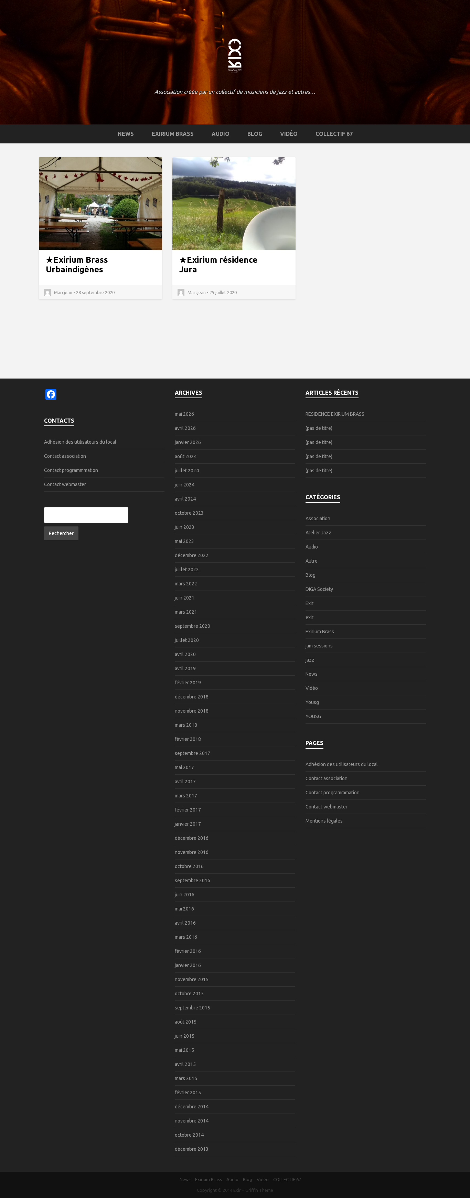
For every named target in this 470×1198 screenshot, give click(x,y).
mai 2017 (184, 767)
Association (318, 518)
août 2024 (185, 456)
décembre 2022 (192, 555)
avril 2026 (185, 428)
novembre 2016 (192, 852)
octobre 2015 (189, 993)
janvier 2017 (188, 824)
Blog (254, 134)
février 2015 (188, 1092)
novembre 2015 (192, 979)
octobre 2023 (189, 513)
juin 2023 (184, 527)
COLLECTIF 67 (334, 134)
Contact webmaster (65, 484)
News (126, 134)
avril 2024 (185, 499)
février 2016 (188, 951)
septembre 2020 (192, 626)
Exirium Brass (173, 134)
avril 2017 (185, 781)
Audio (220, 134)
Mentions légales (324, 821)
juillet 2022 (187, 569)
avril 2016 (185, 923)
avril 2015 (185, 1064)
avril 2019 (185, 668)
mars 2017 (186, 795)
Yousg (312, 702)
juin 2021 (184, 598)
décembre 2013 (192, 1149)
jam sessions (319, 645)
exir (309, 617)
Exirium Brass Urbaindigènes (77, 264)
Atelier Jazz (318, 532)
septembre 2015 (192, 1007)
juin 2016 (184, 894)
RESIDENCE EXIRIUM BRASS (335, 414)
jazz (310, 660)
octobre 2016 (189, 866)
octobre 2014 (189, 1135)
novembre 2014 (192, 1121)
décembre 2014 (192, 1106)
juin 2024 (184, 484)
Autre (312, 561)
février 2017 (188, 810)
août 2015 (185, 1022)
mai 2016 (184, 909)
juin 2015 (184, 1036)
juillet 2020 (187, 640)
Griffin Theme (259, 1190)
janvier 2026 (188, 442)
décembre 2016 (192, 838)
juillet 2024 (187, 470)
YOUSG (313, 716)
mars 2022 (186, 583)
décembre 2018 (192, 696)
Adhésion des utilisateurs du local (80, 442)
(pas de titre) (319, 428)
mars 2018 (186, 725)
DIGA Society (319, 589)
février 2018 (188, 739)
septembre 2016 (192, 880)
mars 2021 (186, 612)
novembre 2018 (192, 711)
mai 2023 (184, 541)
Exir (309, 603)
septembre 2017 (192, 753)
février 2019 (188, 682)
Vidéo (289, 134)
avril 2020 (185, 654)
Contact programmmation (71, 470)
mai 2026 (184, 414)
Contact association (65, 456)
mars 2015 (186, 1078)
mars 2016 (186, 937)
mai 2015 (184, 1050)
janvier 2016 (188, 965)
